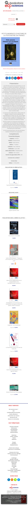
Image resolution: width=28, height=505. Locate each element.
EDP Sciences (16, 142)
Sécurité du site (13, 417)
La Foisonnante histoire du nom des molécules (14, 348)
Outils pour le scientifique (14, 449)
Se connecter (20, 24)
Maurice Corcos (17, 68)
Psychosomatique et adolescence (14, 185)
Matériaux (14, 435)
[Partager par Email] (12, 78)
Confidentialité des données (13, 412)
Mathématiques (14, 432)
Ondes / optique (14, 436)
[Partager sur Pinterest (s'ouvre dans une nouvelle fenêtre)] (18, 78)
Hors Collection (13, 72)
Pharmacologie (14, 469)
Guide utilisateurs (13, 414)
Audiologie (14, 457)
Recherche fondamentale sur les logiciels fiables (14, 370)
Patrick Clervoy (6, 68)
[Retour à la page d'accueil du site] (14, 5)
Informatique (14, 430)
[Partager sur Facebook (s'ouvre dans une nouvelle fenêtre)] (6, 78)
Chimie (14, 438)
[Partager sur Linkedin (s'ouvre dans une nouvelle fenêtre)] (15, 78)
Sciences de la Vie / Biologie (14, 453)
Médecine (14, 463)
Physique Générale (14, 426)
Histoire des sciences (14, 447)
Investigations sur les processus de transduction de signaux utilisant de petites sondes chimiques (14, 304)
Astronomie (14, 428)
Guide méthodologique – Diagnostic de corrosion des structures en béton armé (14, 259)
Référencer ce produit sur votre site (14, 74)
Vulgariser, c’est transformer (14, 325)
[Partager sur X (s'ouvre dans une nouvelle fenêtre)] (9, 78)
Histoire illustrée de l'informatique (14, 392)
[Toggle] (16, 19)
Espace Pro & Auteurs (18, 11)
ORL (14, 467)
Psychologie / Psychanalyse (14, 470)
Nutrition (14, 464)
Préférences (9, 500)
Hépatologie (14, 462)
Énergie (14, 442)
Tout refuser (14, 502)
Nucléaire (14, 443)
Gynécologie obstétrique (14, 460)
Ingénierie (14, 439)
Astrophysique (14, 429)
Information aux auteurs (13, 415)
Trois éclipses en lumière (14, 235)
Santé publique (14, 471)
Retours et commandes (13, 419)
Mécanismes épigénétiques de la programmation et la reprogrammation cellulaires (14, 282)
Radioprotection (14, 445)
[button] (10, 52)
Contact (13, 14)
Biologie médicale (14, 459)
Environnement (14, 455)
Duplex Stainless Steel (14, 210)
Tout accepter (18, 500)
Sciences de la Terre (14, 452)
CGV (13, 411)
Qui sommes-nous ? (13, 409)
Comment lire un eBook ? (14, 157)
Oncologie (14, 466)
